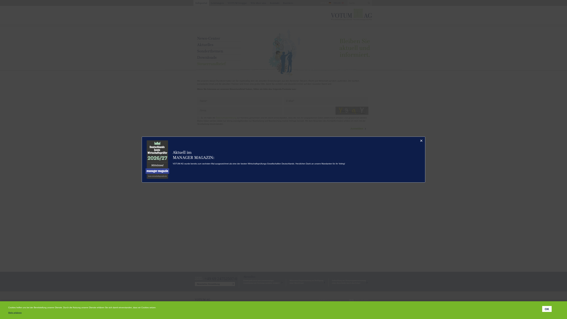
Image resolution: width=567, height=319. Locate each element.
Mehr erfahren (15, 312)
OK (547, 309)
